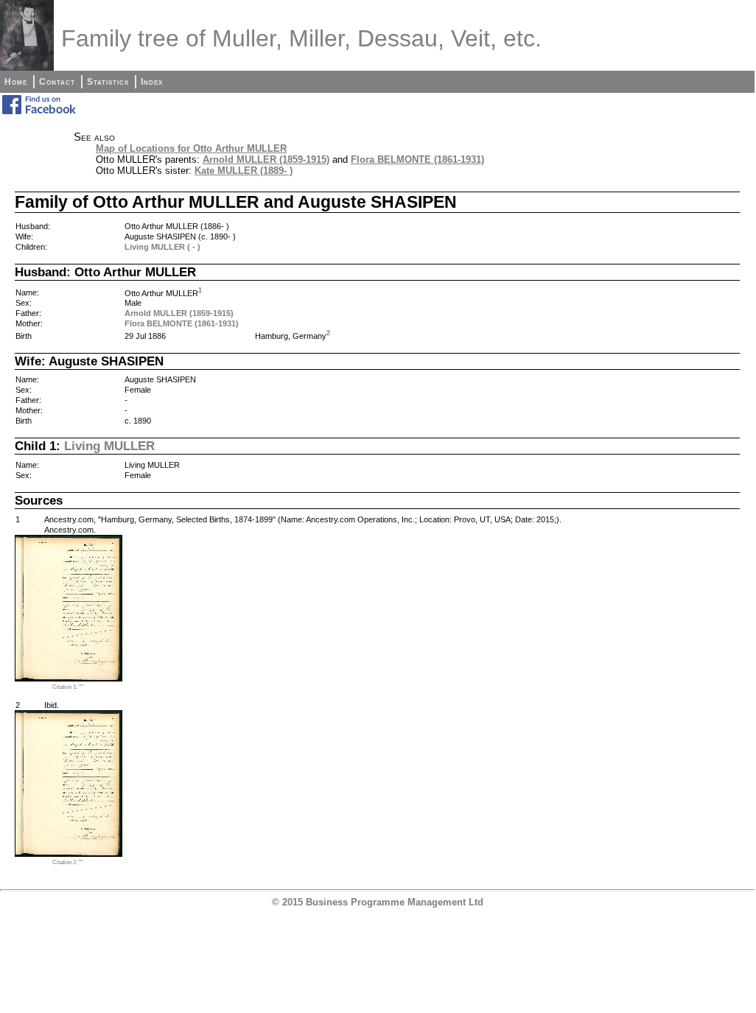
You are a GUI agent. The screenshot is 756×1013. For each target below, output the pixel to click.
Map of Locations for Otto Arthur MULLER (191, 148)
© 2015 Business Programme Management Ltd (377, 902)
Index (152, 82)
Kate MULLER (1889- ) (244, 170)
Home (15, 82)
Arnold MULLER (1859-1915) (266, 159)
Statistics (108, 82)
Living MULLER (109, 445)
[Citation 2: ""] (68, 853)
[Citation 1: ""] (68, 678)
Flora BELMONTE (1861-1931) (417, 159)
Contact (57, 82)
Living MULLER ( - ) (162, 246)
